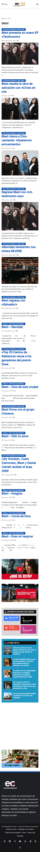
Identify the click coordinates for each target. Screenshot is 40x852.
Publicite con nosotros (26, 829)
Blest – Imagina (12, 493)
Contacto (20, 836)
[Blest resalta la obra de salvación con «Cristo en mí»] (20, 109)
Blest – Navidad (12, 327)
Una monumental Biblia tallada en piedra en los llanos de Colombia (24, 696)
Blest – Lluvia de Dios (16, 516)
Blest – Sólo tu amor (15, 436)
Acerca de (31, 832)
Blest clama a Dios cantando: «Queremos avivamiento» (17, 140)
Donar (24, 832)
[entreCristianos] (10, 793)
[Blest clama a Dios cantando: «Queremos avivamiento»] (20, 162)
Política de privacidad (12, 832)
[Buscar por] (37, 5)
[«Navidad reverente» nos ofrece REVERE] (20, 270)
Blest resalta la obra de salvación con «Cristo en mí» (18, 87)
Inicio (4, 18)
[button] (20, 569)
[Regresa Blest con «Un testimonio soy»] (20, 216)
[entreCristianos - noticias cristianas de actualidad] (20, 4)
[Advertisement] (20, 13)
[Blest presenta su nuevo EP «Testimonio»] (20, 54)
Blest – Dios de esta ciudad (20, 387)
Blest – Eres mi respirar (17, 536)
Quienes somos (11, 829)
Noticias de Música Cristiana (14, 29)
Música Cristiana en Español (13, 324)
